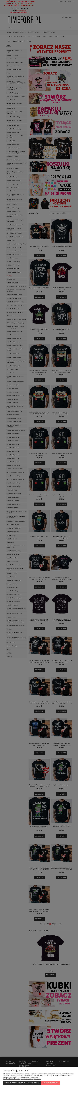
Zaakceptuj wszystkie (50, 1083)
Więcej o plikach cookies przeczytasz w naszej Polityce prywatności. (22, 1079)
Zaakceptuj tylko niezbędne (14, 1083)
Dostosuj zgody (33, 1083)
